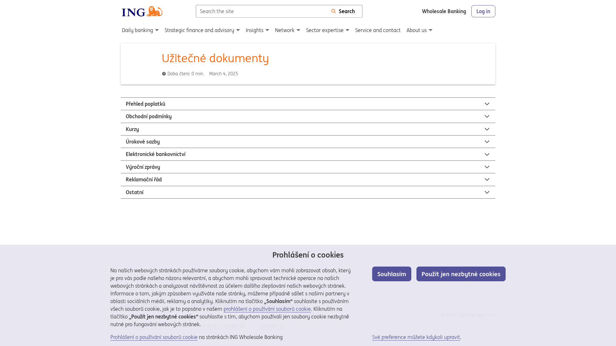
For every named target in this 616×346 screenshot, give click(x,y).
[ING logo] (142, 11)
